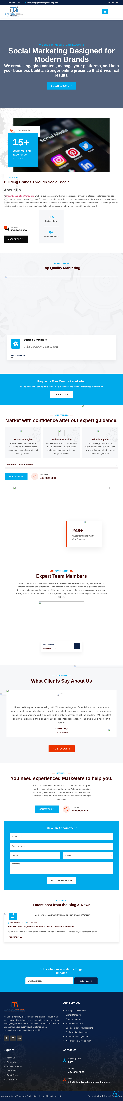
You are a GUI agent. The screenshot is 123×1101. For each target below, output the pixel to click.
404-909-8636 (18, 230)
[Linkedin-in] (113, 3)
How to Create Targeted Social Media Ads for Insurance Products (40, 926)
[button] (3, 929)
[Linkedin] (13, 1038)
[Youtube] (117, 3)
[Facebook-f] (109, 3)
